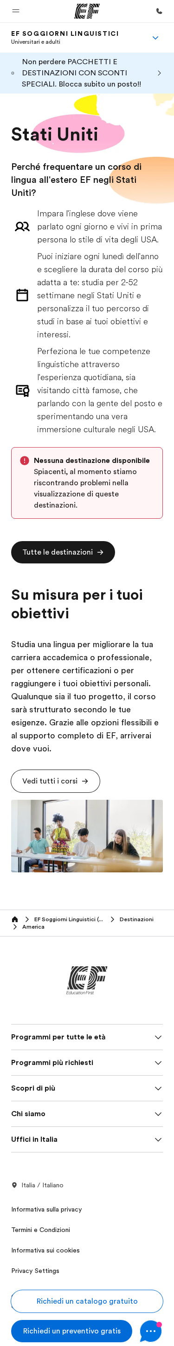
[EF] (87, 11)
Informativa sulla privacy (46, 1209)
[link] (65, 38)
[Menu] (155, 37)
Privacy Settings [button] (35, 1270)
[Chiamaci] (159, 11)
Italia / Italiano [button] (42, 1185)
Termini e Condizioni (40, 1229)
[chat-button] (151, 1331)
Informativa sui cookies (45, 1250)
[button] (15, 11)
